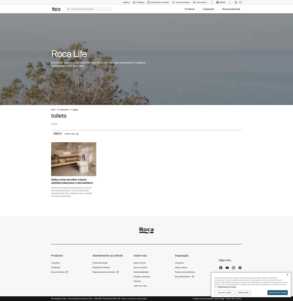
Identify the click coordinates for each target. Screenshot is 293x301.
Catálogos (55, 267)
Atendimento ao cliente (107, 255)
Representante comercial (103, 272)
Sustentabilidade (141, 272)
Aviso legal (220, 299)
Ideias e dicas (181, 267)
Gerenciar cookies (224, 292)
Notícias (137, 281)
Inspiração (208, 9)
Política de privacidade (203, 299)
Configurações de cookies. (227, 287)
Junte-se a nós (140, 286)
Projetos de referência (185, 272)
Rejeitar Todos (243, 292)
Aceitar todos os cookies (277, 292)
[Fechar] (287, 274)
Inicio (53, 109)
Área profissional (231, 9)
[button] (68, 9)
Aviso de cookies (234, 299)
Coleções (55, 263)
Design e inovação (142, 277)
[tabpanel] (146, 59)
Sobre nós (140, 255)
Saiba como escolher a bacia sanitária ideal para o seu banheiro (72, 181)
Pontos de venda (99, 263)
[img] (73, 159)
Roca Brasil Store (183, 277)
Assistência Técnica (101, 267)
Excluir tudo (70, 134)
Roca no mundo (140, 267)
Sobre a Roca (140, 263)
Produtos (190, 9)
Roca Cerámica (58, 272)
